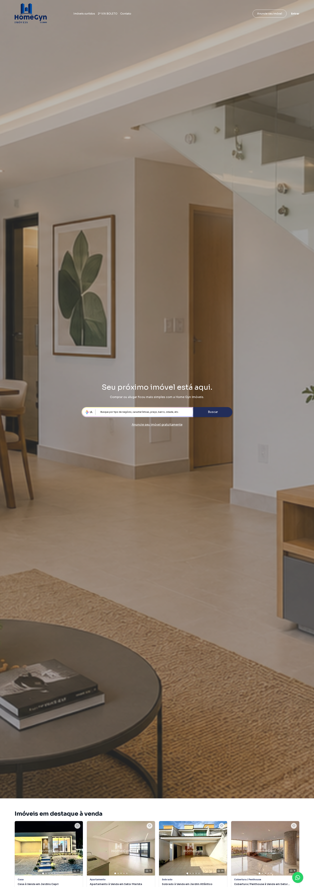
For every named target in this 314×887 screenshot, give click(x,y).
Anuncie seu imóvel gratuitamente (157, 425)
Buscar (213, 412)
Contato (125, 13)
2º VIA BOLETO (107, 13)
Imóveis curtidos (84, 13)
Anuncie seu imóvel (269, 13)
